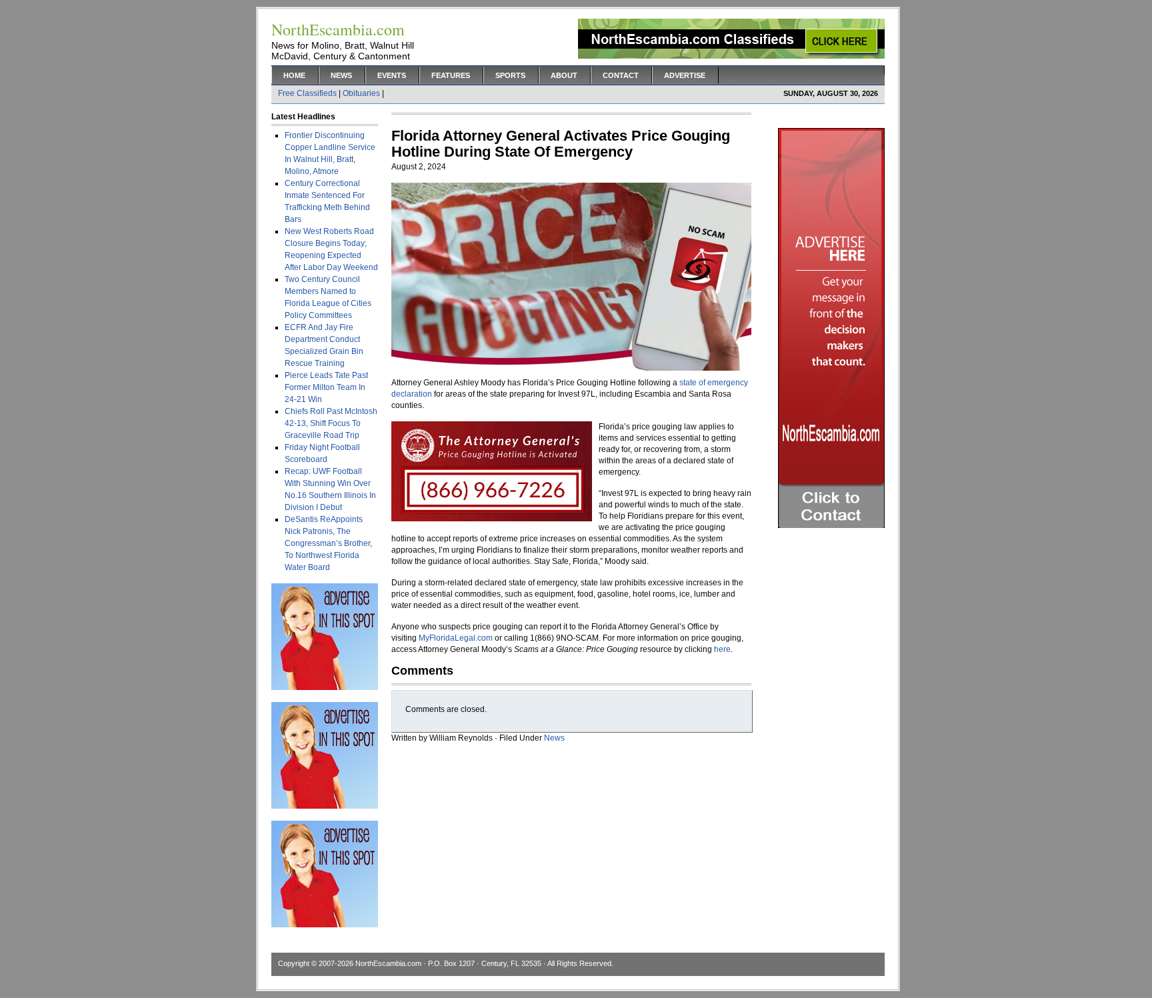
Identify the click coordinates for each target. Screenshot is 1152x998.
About (564, 75)
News (341, 75)
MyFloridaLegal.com (456, 638)
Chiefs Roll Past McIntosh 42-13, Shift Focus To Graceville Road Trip (331, 423)
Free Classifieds (307, 93)
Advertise (684, 75)
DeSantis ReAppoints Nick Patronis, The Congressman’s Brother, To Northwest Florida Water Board (328, 543)
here (722, 649)
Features (450, 75)
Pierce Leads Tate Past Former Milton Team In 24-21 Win (326, 387)
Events (391, 75)
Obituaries (361, 93)
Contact (621, 75)
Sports (510, 75)
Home (294, 75)
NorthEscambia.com (388, 963)
